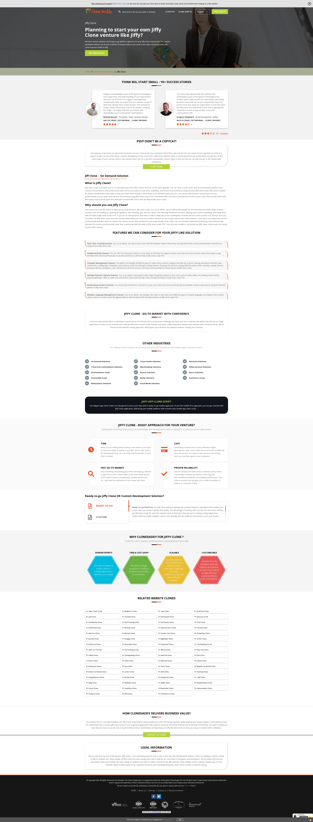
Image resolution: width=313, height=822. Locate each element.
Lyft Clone (92, 617)
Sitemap (151, 790)
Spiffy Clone (165, 683)
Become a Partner (176, 790)
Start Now (156, 166)
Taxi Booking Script (204, 644)
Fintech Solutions (147, 372)
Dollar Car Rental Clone (97, 672)
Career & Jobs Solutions (150, 361)
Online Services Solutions (200, 367)
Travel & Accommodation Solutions (106, 367)
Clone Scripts (185, 11)
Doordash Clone (130, 644)
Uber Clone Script (95, 611)
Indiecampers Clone (204, 688)
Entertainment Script (100, 372)
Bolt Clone (128, 694)
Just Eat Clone (93, 639)
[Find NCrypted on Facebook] (154, 795)
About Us (142, 790)
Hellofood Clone (94, 628)
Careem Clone (201, 628)
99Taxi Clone (165, 650)
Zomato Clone (129, 617)
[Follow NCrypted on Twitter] (159, 795)
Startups (170, 11)
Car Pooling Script (131, 650)
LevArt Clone (129, 672)
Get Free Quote (96, 53)
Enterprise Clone (94, 666)
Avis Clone (128, 666)
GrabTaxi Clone (202, 611)
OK (180, 820)
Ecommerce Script (197, 378)
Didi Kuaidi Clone (167, 617)
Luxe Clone (164, 611)
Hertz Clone (165, 666)
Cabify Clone (93, 655)
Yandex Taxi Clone (167, 633)
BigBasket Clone (166, 639)
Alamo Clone (201, 661)
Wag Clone (92, 683)
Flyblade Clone (130, 683)
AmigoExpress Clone (96, 677)
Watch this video (120, 4)
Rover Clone (93, 661)
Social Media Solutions (150, 383)
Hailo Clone (128, 661)
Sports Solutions (196, 372)
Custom (101, 517)
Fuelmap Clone (202, 672)
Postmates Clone (166, 644)
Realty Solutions (147, 378)
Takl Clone (200, 677)
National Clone (166, 661)
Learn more (167, 819)
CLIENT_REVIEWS (139, 120)
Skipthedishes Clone (204, 683)
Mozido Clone (129, 628)
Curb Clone (200, 622)
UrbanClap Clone (203, 633)
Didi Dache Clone (167, 622)
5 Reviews (224, 133)
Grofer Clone (201, 639)
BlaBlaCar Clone (130, 611)
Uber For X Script (95, 650)
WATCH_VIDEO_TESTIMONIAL (116, 120)
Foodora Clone (94, 694)
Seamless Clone (130, 688)
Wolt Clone (164, 672)
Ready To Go (104, 505)
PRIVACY (187, 786)
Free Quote (220, 11)
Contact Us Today (156, 734)
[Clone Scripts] (98, 10)
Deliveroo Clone (94, 644)
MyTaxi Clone (129, 633)
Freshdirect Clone (167, 694)
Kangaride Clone (167, 677)
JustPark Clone (166, 655)
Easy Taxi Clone (202, 650)
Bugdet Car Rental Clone (206, 666)
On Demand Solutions (103, 71)
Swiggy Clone (129, 639)
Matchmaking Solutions (150, 367)
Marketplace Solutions (101, 383)
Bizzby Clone (129, 677)
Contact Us (162, 790)
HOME (87, 71)
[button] (202, 11)
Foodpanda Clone (95, 622)
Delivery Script (202, 617)
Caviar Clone (93, 688)
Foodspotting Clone (132, 655)
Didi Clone (200, 655)
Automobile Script (99, 378)
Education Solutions (197, 361)
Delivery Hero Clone (168, 628)
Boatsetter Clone (166, 688)
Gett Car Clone (94, 633)
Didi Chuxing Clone (131, 622)
